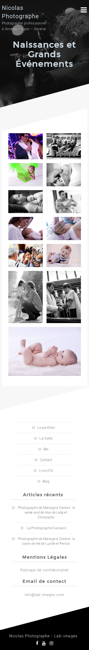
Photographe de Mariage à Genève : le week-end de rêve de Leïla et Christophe (46, 512)
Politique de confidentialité (44, 570)
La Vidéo (46, 438)
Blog (46, 481)
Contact (46, 460)
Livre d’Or (46, 471)
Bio (46, 449)
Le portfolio (46, 428)
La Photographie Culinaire (46, 528)
